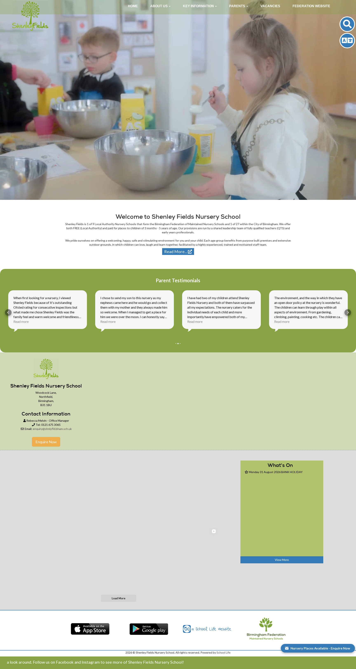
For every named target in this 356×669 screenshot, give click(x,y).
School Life (224, 652)
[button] (160, 6)
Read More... (176, 251)
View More (282, 559)
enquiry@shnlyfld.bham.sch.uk (52, 429)
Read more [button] (21, 321)
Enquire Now (46, 442)
